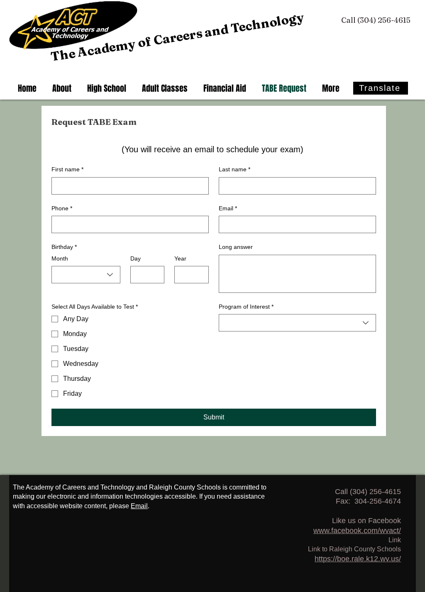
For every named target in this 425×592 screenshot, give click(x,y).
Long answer (236, 247)
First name (67, 169)
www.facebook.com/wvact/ (357, 530)
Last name (234, 169)
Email (228, 208)
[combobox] (85, 274)
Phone (61, 208)
